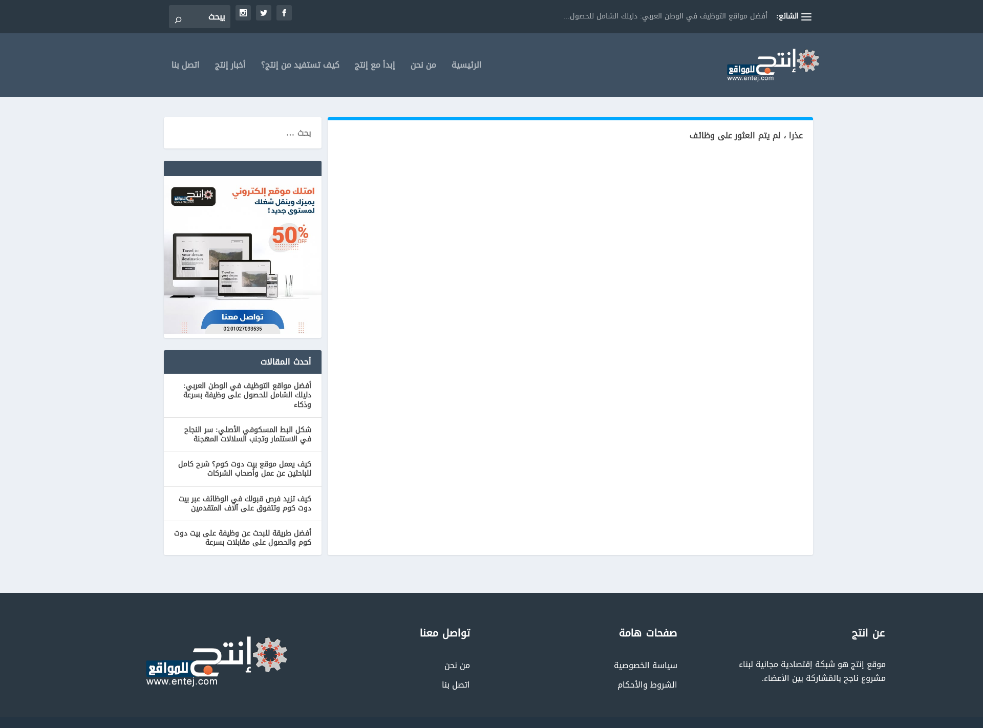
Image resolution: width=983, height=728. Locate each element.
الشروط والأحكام (647, 685)
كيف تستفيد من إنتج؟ (300, 67)
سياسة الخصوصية (645, 665)
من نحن (423, 67)
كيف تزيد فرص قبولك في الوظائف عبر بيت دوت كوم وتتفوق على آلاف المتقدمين (245, 503)
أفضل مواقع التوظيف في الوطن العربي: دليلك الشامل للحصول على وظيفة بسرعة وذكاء (247, 395)
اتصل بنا (186, 67)
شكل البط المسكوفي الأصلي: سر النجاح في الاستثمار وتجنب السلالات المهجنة (247, 434)
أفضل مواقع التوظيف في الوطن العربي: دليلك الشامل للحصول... (665, 16)
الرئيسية (467, 67)
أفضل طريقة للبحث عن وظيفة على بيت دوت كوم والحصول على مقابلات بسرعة (242, 537)
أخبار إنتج (230, 67)
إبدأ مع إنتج (375, 67)
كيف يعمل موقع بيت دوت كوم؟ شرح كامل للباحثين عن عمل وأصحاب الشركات (244, 468)
